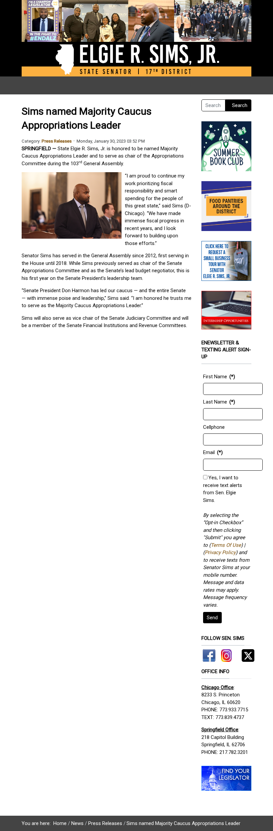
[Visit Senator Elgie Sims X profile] (245, 654)
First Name (215, 377)
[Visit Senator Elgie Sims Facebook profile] (210, 654)
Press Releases (57, 141)
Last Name (215, 402)
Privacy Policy (220, 552)
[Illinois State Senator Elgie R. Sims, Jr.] (136, 38)
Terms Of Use (226, 545)
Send (212, 618)
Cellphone (214, 427)
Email (209, 452)
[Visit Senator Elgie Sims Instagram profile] (226, 654)
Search (239, 105)
